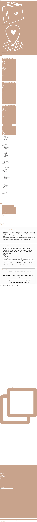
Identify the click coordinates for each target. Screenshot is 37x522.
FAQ (0, 477)
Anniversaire (4, 94)
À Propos (1, 475)
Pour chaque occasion (6, 207)
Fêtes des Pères (4, 212)
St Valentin (3, 132)
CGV (0, 484)
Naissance (4, 83)
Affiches (3, 86)
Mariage (3, 135)
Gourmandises (4, 68)
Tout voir (3, 70)
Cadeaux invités (6, 137)
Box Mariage (6, 181)
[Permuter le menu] (1, 55)
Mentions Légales (2, 483)
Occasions (3, 157)
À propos (3, 163)
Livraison (5, 246)
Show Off (26, 519)
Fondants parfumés (6, 114)
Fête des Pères (6, 161)
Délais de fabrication (9, 229)
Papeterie (4, 59)
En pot (3, 109)
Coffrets (3, 118)
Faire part (3, 61)
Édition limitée (4, 112)
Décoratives (4, 110)
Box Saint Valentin (6, 155)
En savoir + (2, 521)
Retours (5, 269)
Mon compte (2, 478)
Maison (3, 145)
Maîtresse (3, 133)
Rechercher (2, 486)
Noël (2, 131)
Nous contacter (2, 476)
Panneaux (3, 75)
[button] (18, 229)
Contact (3, 164)
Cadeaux (3, 91)
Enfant (3, 140)
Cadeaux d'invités (5, 65)
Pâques (5, 190)
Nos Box (3, 126)
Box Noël (5, 154)
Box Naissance (6, 151)
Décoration (4, 72)
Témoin (3, 79)
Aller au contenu (2, 0)
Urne (2, 74)
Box (2, 77)
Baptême (4, 89)
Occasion (1, 470)
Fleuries (3, 108)
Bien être (3, 69)
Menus (3, 62)
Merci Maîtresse (6, 162)
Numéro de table (4, 64)
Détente (3, 130)
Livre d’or (3, 73)
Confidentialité (2, 485)
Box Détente (5, 153)
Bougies (3, 67)
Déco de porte (4, 100)
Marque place (4, 63)
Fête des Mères (6, 160)
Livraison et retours (3, 482)
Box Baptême (6, 152)
